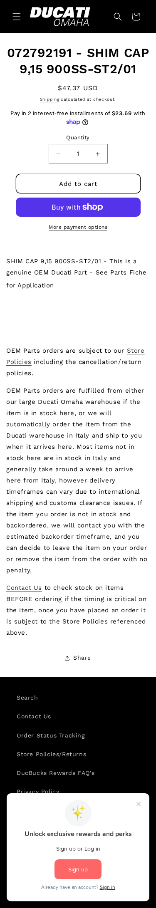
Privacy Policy (38, 791)
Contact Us (24, 587)
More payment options (78, 227)
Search (27, 697)
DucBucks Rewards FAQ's (55, 772)
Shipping (49, 99)
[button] (16, 16)
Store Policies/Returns (51, 754)
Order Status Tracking (51, 735)
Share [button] (82, 657)
